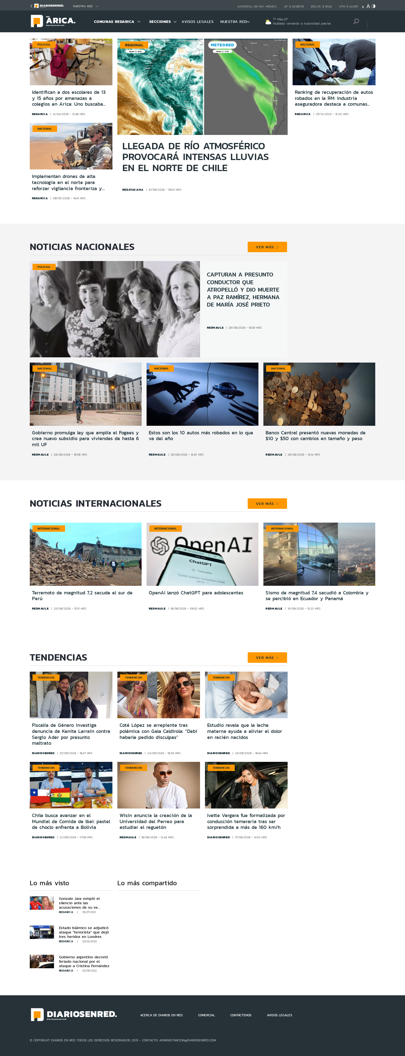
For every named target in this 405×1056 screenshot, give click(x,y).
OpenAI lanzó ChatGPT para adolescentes (196, 592)
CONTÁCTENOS (241, 1015)
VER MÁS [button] (266, 247)
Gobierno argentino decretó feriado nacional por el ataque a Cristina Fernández (84, 961)
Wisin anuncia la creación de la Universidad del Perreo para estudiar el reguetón (156, 821)
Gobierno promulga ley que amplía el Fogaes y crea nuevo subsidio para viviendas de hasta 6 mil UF (85, 438)
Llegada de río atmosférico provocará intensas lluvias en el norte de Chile (195, 156)
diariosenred (43, 753)
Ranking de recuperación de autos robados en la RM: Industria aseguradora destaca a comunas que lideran (334, 98)
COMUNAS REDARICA (114, 21)
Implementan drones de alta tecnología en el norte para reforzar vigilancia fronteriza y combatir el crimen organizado (67, 182)
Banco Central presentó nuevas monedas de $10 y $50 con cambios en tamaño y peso (316, 435)
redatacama (133, 189)
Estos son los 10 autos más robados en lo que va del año (201, 435)
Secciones (160, 21)
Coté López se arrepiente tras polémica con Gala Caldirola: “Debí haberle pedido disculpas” (158, 731)
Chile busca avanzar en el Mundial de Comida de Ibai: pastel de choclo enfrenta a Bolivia (71, 821)
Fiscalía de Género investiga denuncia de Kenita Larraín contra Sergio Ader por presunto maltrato (71, 734)
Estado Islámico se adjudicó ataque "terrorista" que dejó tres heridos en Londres (84, 932)
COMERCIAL (206, 1015)
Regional (134, 45)
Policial (44, 44)
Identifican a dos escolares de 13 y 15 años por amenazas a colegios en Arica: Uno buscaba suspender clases (69, 98)
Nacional (44, 128)
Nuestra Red (83, 6)
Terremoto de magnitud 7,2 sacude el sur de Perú (82, 595)
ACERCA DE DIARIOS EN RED (161, 1015)
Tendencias (46, 677)
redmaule (215, 327)
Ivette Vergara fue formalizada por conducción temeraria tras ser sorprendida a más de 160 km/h (246, 821)
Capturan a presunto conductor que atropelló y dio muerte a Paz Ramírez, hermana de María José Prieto (243, 289)
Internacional (48, 528)
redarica (40, 114)
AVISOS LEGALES (198, 21)
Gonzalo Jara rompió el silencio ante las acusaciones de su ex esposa (79, 905)
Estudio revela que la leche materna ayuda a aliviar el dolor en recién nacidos (244, 731)
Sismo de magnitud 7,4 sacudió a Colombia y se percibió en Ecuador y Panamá (317, 595)
